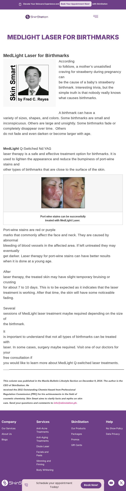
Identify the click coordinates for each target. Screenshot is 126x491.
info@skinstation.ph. (65, 403)
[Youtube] (111, 483)
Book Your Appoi (75, 4)
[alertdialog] (63, 485)
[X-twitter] (121, 483)
